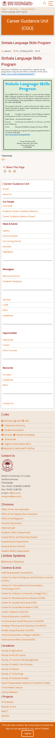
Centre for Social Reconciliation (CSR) (19, 607)
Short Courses (10, 350)
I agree (27, 733)
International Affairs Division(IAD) (18, 639)
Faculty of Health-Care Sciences (17, 664)
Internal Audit (8, 527)
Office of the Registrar (12, 518)
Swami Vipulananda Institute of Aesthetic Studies (25, 682)
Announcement (27, 9)
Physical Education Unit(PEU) (15, 616)
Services (7, 299)
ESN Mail (8, 420)
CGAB (5, 304)
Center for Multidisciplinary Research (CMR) (23, 598)
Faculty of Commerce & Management (19, 659)
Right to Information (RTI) (18, 444)
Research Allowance (14, 561)
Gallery (6, 230)
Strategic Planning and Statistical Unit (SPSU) (23, 625)
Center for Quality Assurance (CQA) (18, 602)
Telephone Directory (14, 425)
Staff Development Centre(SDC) (17, 572)
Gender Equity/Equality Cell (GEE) (17, 630)
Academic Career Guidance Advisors (20, 211)
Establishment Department (14, 541)
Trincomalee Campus (12, 687)
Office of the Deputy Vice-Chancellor (19, 514)
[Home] (17, 3)
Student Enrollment (14, 430)
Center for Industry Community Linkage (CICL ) (24, 593)
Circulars (7, 374)
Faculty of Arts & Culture (13, 655)
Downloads (10, 439)
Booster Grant (8, 706)
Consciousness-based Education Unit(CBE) (22, 621)
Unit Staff (7, 205)
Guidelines (8, 315)
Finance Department (11, 523)
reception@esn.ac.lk (11, 496)
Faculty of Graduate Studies (15, 678)
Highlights (8, 251)
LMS (19, 420)
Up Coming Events (12, 241)
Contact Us (8, 403)
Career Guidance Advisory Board (19, 216)
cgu (3, 159)
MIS (27, 420)
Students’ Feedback (12, 281)
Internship (8, 339)
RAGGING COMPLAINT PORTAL (19, 448)
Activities (7, 246)
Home (3, 9)
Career (6, 345)
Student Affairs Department (15, 550)
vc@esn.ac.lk (14, 492)
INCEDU (5, 716)
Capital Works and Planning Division (19, 537)
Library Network (9, 692)
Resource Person (11, 276)
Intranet (8, 434)
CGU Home (13, 9)
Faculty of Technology (12, 673)
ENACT (4, 711)
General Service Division (13, 546)
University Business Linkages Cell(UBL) (20, 634)
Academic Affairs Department (15, 532)
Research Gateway (25, 434)
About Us (7, 194)
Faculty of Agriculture (12, 650)
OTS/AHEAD (7, 702)
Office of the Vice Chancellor (15, 509)
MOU (5, 310)
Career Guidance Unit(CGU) (14, 611)
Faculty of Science (10, 669)
